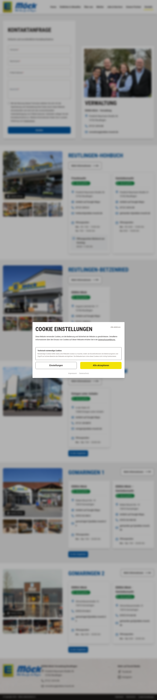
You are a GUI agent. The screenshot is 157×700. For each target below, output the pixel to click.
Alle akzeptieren (101, 365)
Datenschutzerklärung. (107, 340)
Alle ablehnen (116, 327)
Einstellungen (56, 365)
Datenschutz (84, 373)
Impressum (72, 373)
